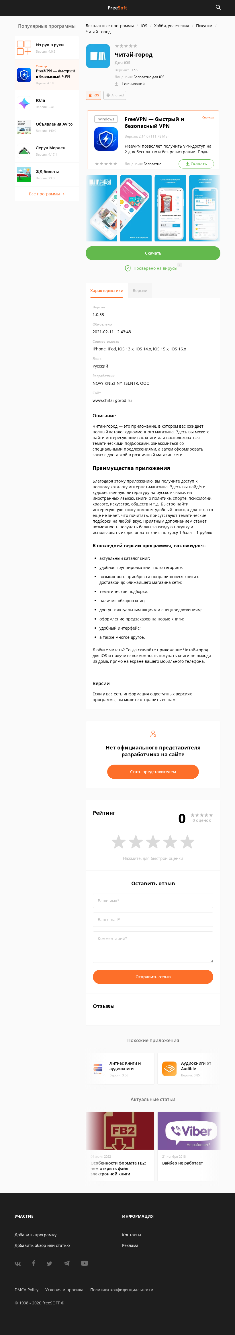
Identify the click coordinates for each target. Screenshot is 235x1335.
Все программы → (47, 194)
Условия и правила (64, 1289)
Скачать (153, 253)
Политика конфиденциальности (121, 1289)
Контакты (131, 1234)
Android (117, 95)
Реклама (130, 1245)
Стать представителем (153, 771)
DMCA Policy (26, 1289)
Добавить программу (35, 1234)
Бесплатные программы (110, 25)
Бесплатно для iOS (149, 76)
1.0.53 (126, 70)
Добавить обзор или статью (42, 1245)
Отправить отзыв (153, 976)
